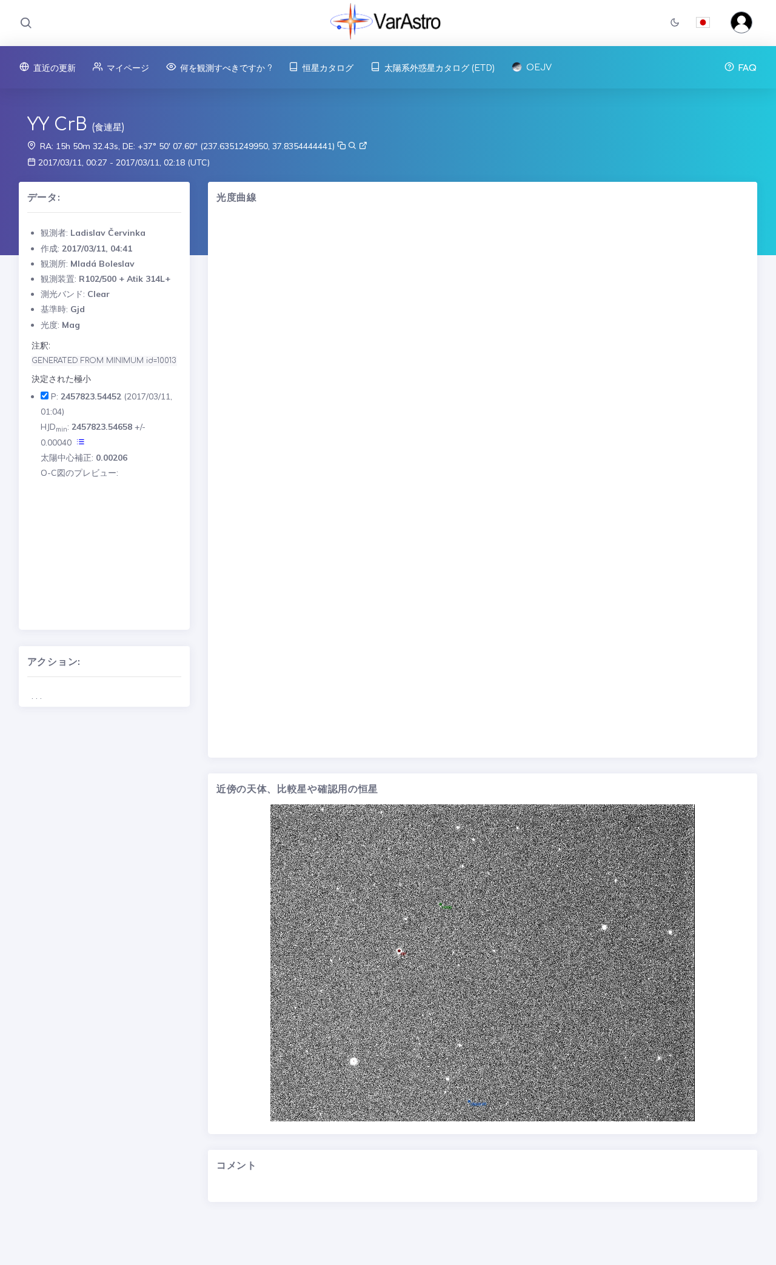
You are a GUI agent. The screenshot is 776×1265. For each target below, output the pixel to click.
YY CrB (57, 125)
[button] (674, 23)
